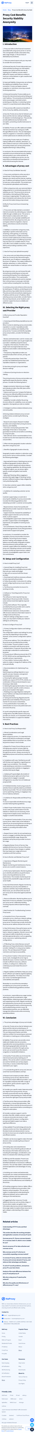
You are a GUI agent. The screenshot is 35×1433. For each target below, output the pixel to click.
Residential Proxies (7, 1343)
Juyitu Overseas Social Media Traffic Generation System (14, 1411)
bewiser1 (11, 1415)
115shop (4, 1419)
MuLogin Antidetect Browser (9, 1423)
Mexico (20, 1347)
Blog (9, 10)
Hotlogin (21, 1402)
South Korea (22, 1343)
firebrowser (5, 1399)
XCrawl (18, 1395)
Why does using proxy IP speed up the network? (14, 1278)
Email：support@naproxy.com (12, 1315)
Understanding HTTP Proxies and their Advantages (15, 1228)
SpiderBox (4, 1402)
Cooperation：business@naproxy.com (14, 1319)
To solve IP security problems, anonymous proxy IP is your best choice (16, 1267)
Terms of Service (23, 1377)
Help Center (22, 1363)
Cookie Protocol (10, 1431)
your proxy (6, 893)
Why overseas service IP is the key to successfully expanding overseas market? (15, 1253)
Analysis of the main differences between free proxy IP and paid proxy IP (17, 1272)
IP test (11, 1395)
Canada (21, 1336)
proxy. (18, 615)
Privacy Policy (22, 1380)
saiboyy (24, 1395)
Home (4, 10)
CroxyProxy (5, 1350)
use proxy (28, 808)
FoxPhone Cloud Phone (23, 1415)
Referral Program (6, 1340)
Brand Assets (22, 1370)
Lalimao (4, 1406)
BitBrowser (13, 1399)
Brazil (20, 1340)
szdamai (11, 1419)
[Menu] (32, 2)
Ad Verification (5, 1366)
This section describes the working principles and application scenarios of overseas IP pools (17, 1234)
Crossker (4, 1415)
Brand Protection (6, 1377)
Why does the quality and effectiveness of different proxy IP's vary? (15, 1284)
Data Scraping (5, 1363)
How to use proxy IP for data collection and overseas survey (16, 1247)
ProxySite (4, 1354)
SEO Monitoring (6, 1370)
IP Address (4, 1347)
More (20, 1350)
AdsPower (4, 1395)
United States (22, 1333)
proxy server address (11, 924)
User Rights (22, 1384)
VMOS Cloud (13, 1402)
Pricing (3, 1336)
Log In (27, 3)
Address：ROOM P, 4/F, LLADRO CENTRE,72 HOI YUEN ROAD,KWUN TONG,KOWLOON (18, 1323)
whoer (21, 1399)
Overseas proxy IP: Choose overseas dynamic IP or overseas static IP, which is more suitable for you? (17, 1240)
